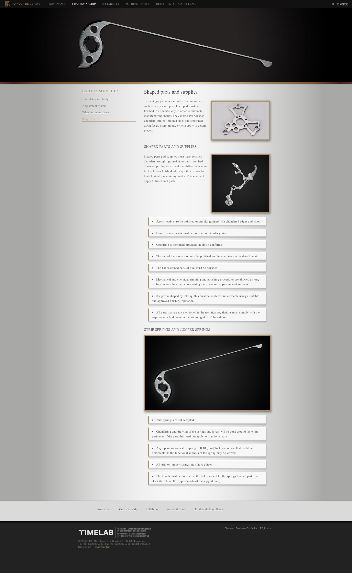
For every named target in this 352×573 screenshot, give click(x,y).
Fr (332, 4)
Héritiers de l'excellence (176, 4)
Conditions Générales (246, 528)
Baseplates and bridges (96, 99)
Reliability (110, 4)
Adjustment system (94, 106)
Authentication (137, 4)
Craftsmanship (84, 4)
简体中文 (342, 4)
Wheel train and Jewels (97, 112)
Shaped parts (90, 119)
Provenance (57, 4)
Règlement (265, 528)
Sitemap (229, 528)
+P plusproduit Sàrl (100, 547)
